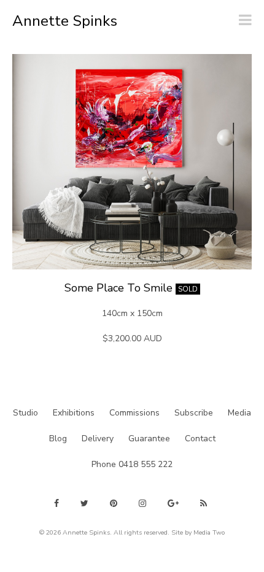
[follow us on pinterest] (113, 503)
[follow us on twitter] (84, 503)
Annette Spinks (64, 21)
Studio (25, 413)
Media (239, 413)
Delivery (98, 438)
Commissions (134, 413)
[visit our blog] (203, 503)
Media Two (209, 532)
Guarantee (149, 438)
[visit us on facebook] (56, 503)
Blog (58, 438)
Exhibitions (74, 413)
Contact (200, 438)
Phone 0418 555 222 (132, 464)
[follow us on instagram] (142, 503)
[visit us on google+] (173, 503)
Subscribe (193, 413)
